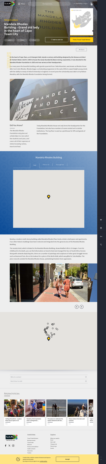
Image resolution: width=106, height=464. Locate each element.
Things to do (53, 444)
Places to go (53, 446)
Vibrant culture (11, 20)
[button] (48, 197)
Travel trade (30, 442)
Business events (31, 440)
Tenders (29, 453)
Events (52, 448)
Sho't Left (52, 442)
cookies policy (43, 461)
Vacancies (30, 451)
